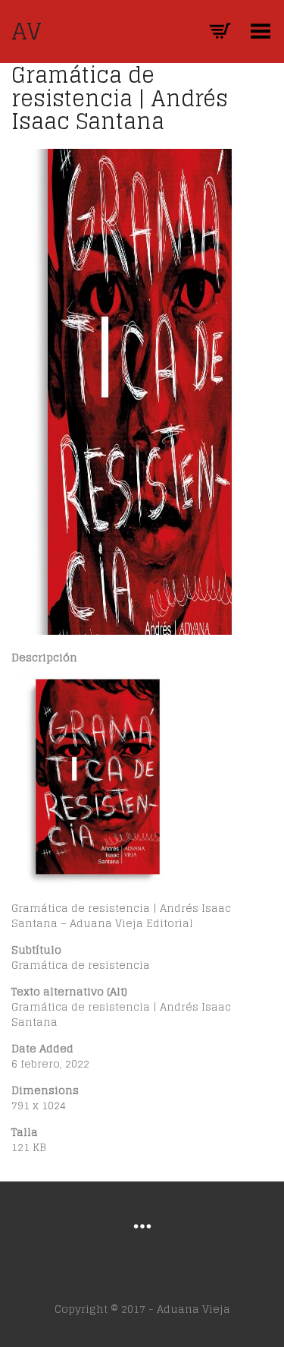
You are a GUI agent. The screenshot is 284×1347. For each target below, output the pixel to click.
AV (26, 31)
